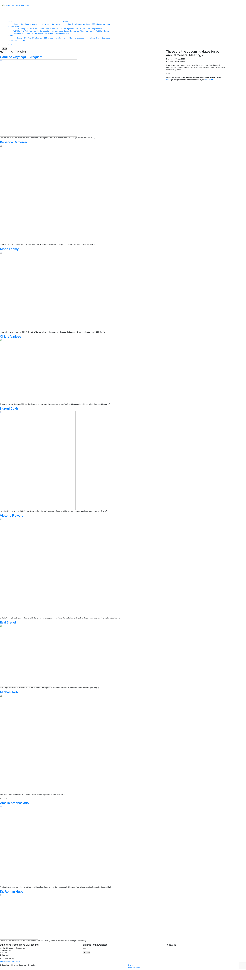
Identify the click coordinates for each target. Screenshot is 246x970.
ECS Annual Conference (33, 38)
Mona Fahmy (9, 249)
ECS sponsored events (52, 38)
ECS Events (17, 38)
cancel (168, 80)
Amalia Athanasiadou (15, 803)
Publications (12, 40)
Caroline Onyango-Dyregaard (21, 57)
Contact (22, 40)
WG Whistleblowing (62, 33)
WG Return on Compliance (23, 33)
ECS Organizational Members (79, 24)
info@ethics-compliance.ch (10, 961)
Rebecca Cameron (13, 142)
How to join (45, 24)
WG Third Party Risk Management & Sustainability (31, 31)
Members (65, 22)
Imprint (130, 965)
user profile (209, 80)
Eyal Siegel (8, 622)
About (10, 22)
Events (10, 36)
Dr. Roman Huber (12, 891)
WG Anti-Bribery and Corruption (25, 29)
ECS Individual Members (101, 24)
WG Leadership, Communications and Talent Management (73, 31)
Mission (16, 24)
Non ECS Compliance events (73, 38)
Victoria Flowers (11, 515)
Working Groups (13, 26)
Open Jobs (106, 38)
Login (10, 44)
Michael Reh (9, 692)
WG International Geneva (44, 33)
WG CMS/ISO (81, 29)
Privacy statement (134, 967)
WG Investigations (67, 29)
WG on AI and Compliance (48, 29)
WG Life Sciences (102, 31)
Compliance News (93, 38)
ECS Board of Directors (29, 24)
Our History (56, 24)
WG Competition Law (95, 29)
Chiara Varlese (10, 336)
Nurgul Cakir (9, 408)
